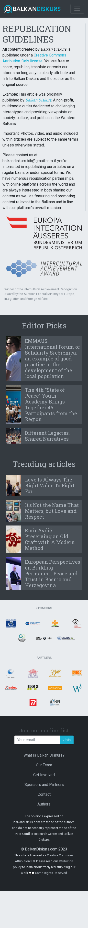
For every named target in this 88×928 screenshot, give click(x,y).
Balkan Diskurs (38, 100)
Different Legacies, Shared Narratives (47, 436)
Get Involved (44, 774)
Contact (44, 794)
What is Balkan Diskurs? (44, 755)
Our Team (44, 765)
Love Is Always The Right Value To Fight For (50, 485)
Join (67, 740)
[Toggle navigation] (77, 9)
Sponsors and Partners (44, 784)
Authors (44, 804)
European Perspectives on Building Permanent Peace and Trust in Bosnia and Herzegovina (52, 573)
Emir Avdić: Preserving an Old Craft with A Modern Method (50, 539)
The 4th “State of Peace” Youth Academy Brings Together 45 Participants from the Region (51, 404)
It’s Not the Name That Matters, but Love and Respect (52, 511)
